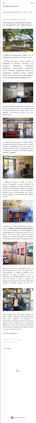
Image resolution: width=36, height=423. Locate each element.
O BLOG (25, 12)
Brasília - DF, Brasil (12, 342)
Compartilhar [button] (6, 339)
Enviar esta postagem (16, 339)
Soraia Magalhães (10, 6)
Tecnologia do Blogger (19, 417)
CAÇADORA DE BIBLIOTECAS (12, 12)
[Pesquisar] (32, 3)
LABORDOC (29, 274)
